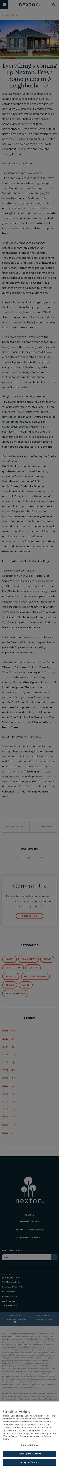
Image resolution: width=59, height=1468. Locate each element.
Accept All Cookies (29, 1462)
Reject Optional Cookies (29, 1453)
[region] (29, 1434)
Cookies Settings (29, 1445)
